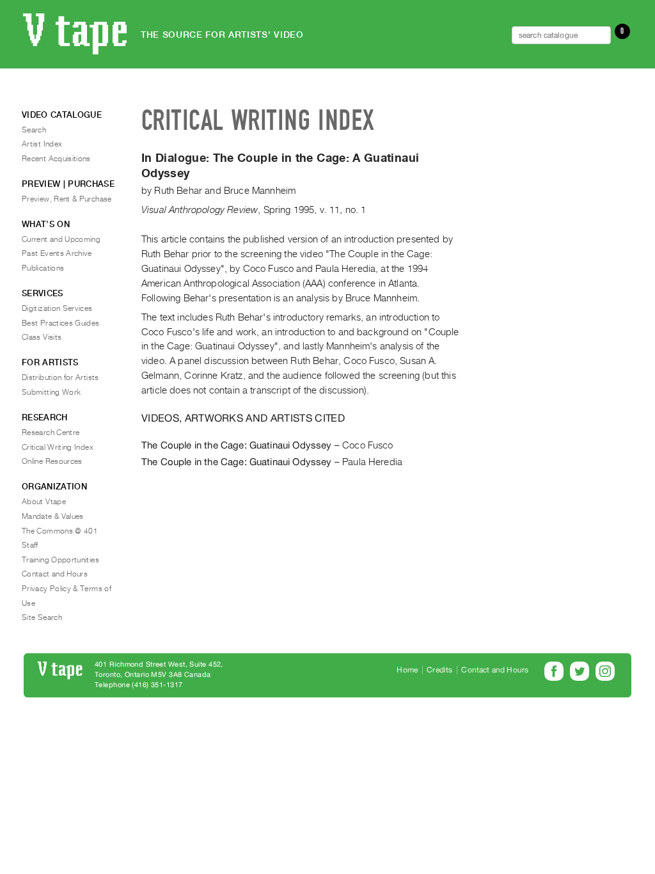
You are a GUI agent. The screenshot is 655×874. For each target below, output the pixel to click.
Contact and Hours (55, 573)
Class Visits (41, 337)
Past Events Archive (57, 253)
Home (407, 669)
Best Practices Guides (61, 323)
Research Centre (50, 432)
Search (34, 129)
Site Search (42, 617)
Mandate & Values (53, 516)
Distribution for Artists (60, 377)
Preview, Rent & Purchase (67, 199)
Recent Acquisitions (56, 158)
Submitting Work (51, 392)
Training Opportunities (60, 559)
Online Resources (52, 461)
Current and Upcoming (61, 239)
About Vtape (44, 501)
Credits (439, 669)
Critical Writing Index (57, 447)
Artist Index (42, 143)
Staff (30, 545)
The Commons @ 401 (60, 531)
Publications (43, 268)
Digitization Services (57, 308)
